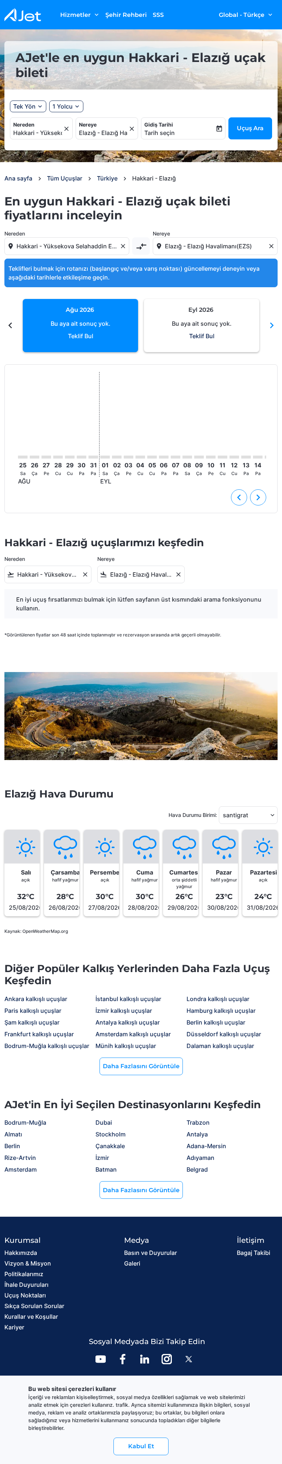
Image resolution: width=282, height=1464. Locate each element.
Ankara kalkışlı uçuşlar (35, 999)
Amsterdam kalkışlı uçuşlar (133, 1034)
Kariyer (14, 1327)
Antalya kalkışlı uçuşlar (127, 1022)
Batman (106, 1169)
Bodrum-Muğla (25, 1122)
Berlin (12, 1146)
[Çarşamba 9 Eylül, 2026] (199, 457)
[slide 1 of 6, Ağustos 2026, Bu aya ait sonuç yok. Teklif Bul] (80, 325)
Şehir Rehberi (126, 14)
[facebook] (122, 1359)
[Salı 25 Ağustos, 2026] (23, 457)
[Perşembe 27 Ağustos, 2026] (46, 457)
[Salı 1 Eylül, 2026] (105, 457)
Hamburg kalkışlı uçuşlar (221, 1010)
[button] (66, 106)
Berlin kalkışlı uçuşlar (216, 1022)
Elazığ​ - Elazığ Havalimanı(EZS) (103, 132)
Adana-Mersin (206, 1146)
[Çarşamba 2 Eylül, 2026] (117, 457)
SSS (158, 14)
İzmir (102, 1157)
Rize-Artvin (20, 1157)
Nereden (24, 124)
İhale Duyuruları (26, 1284)
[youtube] (100, 1359)
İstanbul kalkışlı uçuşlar (128, 999)
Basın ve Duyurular (150, 1252)
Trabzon (198, 1122)
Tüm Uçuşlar (64, 178)
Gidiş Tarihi (158, 124)
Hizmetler (80, 14)
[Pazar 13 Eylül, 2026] (246, 457)
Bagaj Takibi (253, 1252)
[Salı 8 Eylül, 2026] (187, 457)
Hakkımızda (20, 1252)
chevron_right (272, 325)
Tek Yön (24, 106)
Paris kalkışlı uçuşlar (32, 1010)
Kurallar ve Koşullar (31, 1316)
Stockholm (110, 1134)
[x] (189, 1359)
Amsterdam (20, 1169)
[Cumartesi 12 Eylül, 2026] (234, 457)
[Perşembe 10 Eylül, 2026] (211, 457)
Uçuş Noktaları (25, 1295)
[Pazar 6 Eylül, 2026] (164, 457)
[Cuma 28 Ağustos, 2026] (58, 457)
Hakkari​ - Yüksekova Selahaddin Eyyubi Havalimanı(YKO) (37, 132)
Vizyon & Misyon (27, 1263)
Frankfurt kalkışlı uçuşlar (39, 1034)
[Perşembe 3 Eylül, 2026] (128, 457)
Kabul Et (141, 1446)
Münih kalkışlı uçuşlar (125, 1045)
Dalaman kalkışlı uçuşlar (220, 1045)
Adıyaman (200, 1157)
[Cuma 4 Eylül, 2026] (140, 457)
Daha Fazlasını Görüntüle (141, 1066)
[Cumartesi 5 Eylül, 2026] (152, 457)
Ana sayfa (18, 178)
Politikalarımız (23, 1274)
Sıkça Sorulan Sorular (34, 1306)
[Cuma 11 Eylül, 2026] (222, 457)
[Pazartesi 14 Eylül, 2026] (258, 457)
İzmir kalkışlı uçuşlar (123, 1010)
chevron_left (10, 325)
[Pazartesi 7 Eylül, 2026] (175, 457)
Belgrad (197, 1169)
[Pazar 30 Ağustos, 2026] (81, 457)
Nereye (88, 124)
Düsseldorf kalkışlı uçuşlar (224, 1034)
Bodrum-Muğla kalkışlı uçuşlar (46, 1045)
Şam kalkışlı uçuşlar (31, 1022)
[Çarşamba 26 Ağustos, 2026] (34, 457)
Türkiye (107, 178)
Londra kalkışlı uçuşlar (218, 999)
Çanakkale (110, 1146)
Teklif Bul (80, 336)
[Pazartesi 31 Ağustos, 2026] (93, 457)
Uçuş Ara (250, 128)
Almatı (13, 1134)
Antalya (197, 1134)
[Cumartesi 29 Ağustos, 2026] (70, 457)
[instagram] (167, 1359)
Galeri (132, 1263)
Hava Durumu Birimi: (193, 815)
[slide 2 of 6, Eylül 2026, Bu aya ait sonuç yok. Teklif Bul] (201, 325)
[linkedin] (144, 1359)
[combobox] (68, 246)
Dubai (103, 1122)
